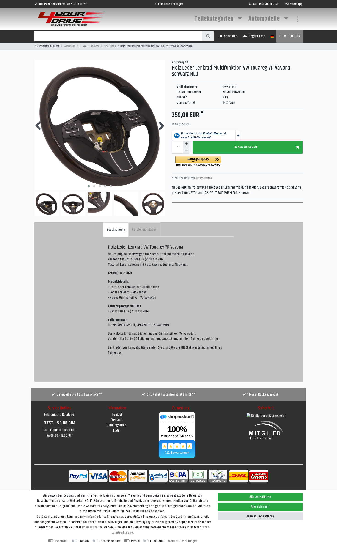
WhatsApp (296, 4)
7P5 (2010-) (110, 46)
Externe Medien (110, 541)
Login (117, 430)
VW (84, 46)
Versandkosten (204, 178)
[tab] (116, 229)
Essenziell (61, 541)
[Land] (272, 36)
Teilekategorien (215, 19)
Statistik (84, 541)
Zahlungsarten (117, 425)
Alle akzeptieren (260, 497)
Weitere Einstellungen (183, 541)
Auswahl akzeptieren (260, 516)
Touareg (94, 46)
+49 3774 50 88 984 (265, 4)
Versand (116, 420)
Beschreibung (116, 229)
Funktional (157, 541)
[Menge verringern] (186, 150)
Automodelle (264, 19)
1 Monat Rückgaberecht (262, 394)
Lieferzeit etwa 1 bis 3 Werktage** (79, 394)
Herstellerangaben (144, 229)
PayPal (135, 541)
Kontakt (117, 414)
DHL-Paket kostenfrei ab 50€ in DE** (171, 394)
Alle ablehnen (260, 506)
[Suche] (208, 36)
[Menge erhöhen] (186, 144)
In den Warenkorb (246, 147)
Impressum (89, 527)
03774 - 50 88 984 (59, 423)
